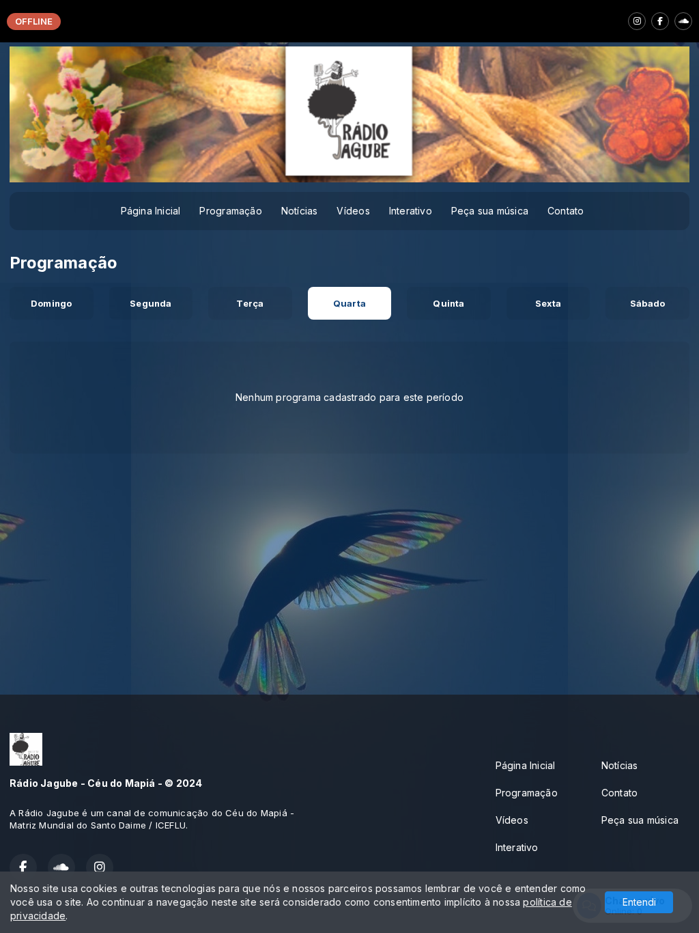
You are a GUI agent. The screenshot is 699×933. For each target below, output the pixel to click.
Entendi (639, 902)
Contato (565, 211)
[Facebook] (660, 21)
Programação (230, 211)
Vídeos (353, 211)
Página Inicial (151, 211)
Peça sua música (489, 211)
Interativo (410, 211)
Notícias (299, 211)
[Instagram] (637, 21)
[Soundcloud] (683, 21)
